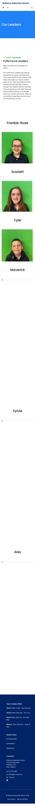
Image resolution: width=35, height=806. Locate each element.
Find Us (11, 777)
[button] (8, 7)
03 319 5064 (12, 771)
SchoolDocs (10, 744)
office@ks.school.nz (15, 774)
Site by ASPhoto (22, 799)
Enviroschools (11, 739)
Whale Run (10, 748)
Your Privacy (11, 799)
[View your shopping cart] (3, 7)
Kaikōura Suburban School (15, 3)
